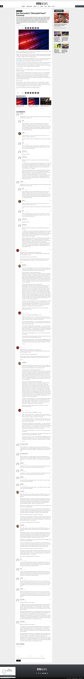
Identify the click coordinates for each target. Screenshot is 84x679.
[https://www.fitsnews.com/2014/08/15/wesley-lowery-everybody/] (33, 101)
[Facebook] (37, 673)
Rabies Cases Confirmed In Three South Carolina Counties (57, 51)
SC (38, 6)
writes (32, 73)
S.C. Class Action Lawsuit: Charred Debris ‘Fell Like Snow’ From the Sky (65, 39)
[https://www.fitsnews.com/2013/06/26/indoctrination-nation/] (21, 101)
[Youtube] (43, 673)
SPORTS (42, 6)
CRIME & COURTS (29, 6)
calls (21, 63)
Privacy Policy (80, 678)
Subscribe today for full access (7, 674)
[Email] (46, 673)
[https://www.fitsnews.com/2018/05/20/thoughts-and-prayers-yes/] (45, 101)
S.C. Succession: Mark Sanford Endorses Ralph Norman (65, 51)
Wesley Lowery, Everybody (33, 105)
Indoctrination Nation (20, 105)
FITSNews (18, 25)
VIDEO (45, 6)
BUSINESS (23, 6)
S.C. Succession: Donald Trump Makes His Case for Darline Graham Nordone (57, 39)
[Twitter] (39, 673)
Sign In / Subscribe (80, 6)
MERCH (49, 6)
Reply (50, 113)
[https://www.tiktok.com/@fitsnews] (47, 673)
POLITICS (35, 6)
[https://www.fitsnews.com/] (42, 3)
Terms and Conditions (75, 678)
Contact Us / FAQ (69, 678)
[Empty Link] (67, 11)
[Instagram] (41, 673)
